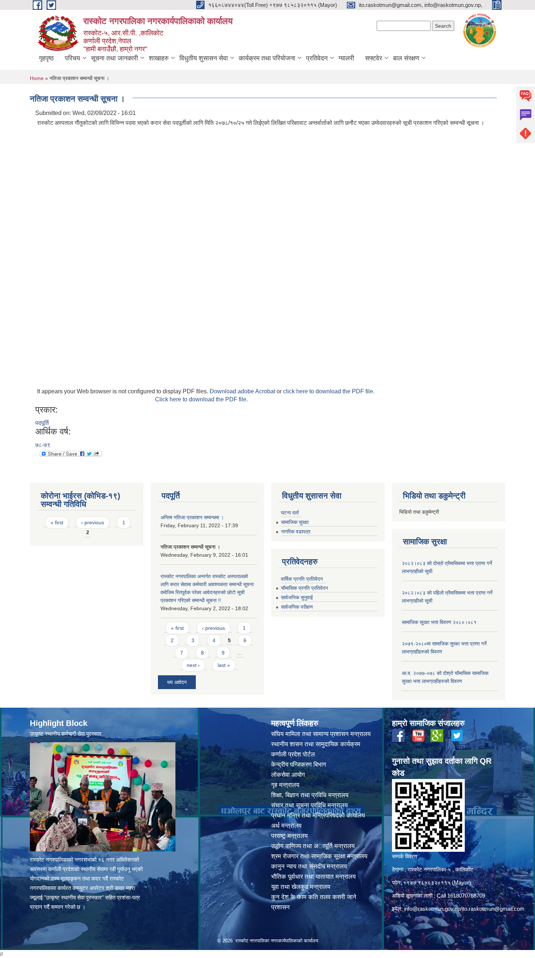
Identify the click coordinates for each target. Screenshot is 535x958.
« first (57, 522)
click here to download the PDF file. (328, 391)
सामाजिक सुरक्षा (295, 522)
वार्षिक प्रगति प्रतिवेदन (302, 579)
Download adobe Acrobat (243, 391)
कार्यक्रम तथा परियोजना (267, 58)
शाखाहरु (159, 58)
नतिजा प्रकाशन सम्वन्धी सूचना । (190, 547)
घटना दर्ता (290, 513)
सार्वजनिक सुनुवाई (297, 597)
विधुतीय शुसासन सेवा (203, 58)
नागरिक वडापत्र (295, 531)
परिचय (72, 58)
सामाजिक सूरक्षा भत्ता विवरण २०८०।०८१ (439, 622)
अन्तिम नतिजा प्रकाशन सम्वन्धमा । (192, 517)
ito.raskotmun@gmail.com (493, 909)
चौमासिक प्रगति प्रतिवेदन (304, 588)
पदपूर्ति (42, 423)
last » (224, 665)
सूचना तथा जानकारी (114, 58)
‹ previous (92, 522)
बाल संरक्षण (406, 58)
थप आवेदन (177, 682)
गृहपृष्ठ (46, 58)
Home (37, 78)
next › (193, 665)
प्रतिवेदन (317, 58)
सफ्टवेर (373, 58)
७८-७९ (42, 445)
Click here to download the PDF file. (201, 399)
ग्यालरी (346, 58)
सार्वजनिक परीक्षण (297, 607)
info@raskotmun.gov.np (432, 909)
